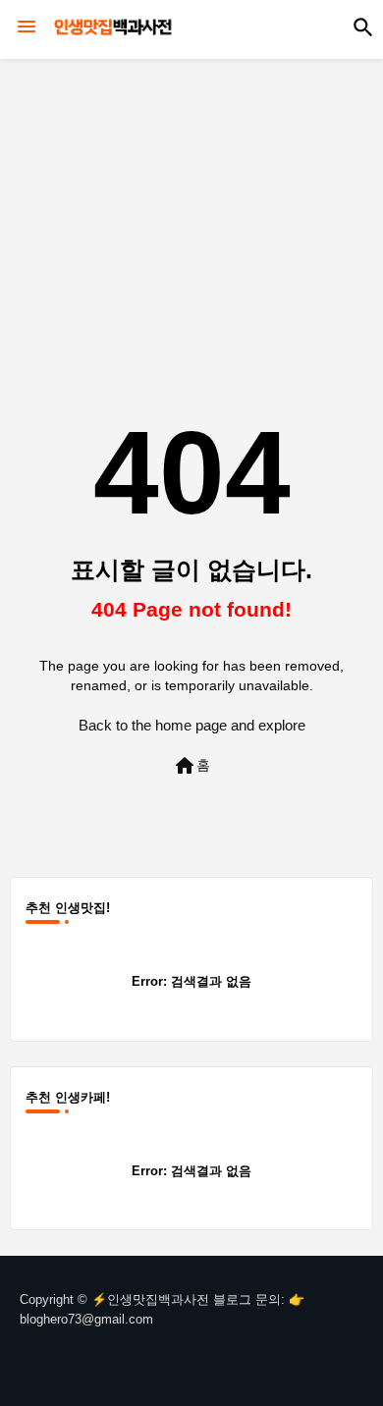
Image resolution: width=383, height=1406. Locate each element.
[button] (363, 27)
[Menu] (26, 27)
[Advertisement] (191, 202)
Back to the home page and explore (192, 725)
